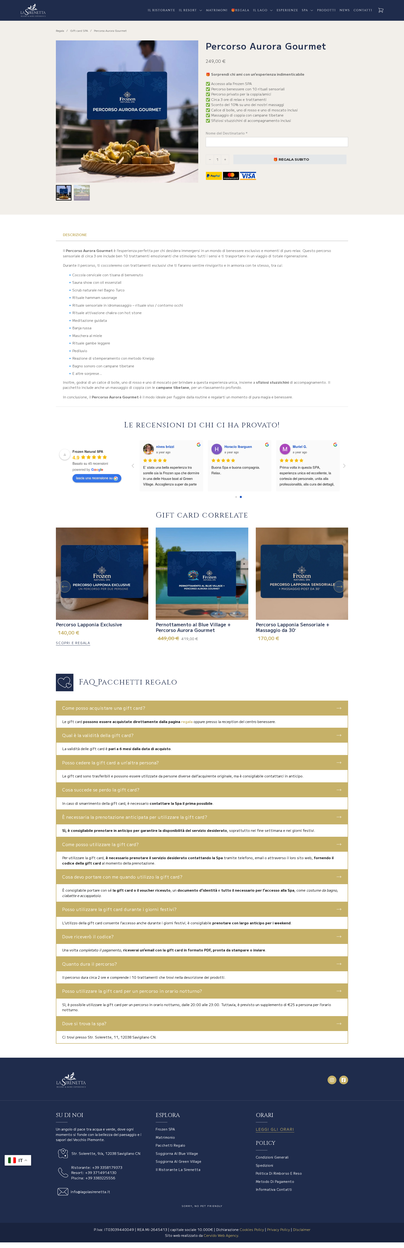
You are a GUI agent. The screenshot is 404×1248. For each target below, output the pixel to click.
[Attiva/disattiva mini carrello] (381, 10)
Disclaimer (301, 1229)
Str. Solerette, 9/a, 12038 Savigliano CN (106, 1153)
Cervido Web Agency (221, 1235)
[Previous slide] (65, 586)
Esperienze (287, 10)
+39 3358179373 (107, 1167)
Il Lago (260, 10)
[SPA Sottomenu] (311, 10)
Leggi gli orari (275, 1129)
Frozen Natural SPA (87, 451)
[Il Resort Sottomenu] (200, 10)
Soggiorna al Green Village (178, 1161)
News (344, 10)
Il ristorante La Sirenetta (178, 1169)
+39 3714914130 (100, 1172)
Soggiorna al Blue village (177, 1153)
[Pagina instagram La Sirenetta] (332, 1080)
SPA (305, 10)
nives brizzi (165, 446)
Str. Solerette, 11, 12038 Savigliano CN (121, 1037)
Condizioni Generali (272, 1157)
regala (187, 721)
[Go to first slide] (339, 586)
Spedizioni (264, 1165)
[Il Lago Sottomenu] (271, 10)
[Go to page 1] (241, 497)
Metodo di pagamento (275, 1181)
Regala (60, 30)
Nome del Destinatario (227, 133)
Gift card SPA (79, 30)
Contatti (363, 10)
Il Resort (188, 10)
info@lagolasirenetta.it (90, 1191)
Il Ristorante (161, 10)
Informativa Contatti (274, 1189)
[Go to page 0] (236, 497)
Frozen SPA (165, 1129)
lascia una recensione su (94, 477)
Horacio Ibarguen (238, 446)
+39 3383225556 (100, 1177)
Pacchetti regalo (170, 1145)
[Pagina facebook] (343, 1080)
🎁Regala (240, 10)
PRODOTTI (326, 10)
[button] (192, 47)
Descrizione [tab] (75, 234)
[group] (102, 587)
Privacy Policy (278, 1229)
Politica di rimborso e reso (279, 1173)
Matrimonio (165, 1137)
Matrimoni (216, 10)
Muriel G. (300, 446)
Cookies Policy (252, 1229)
